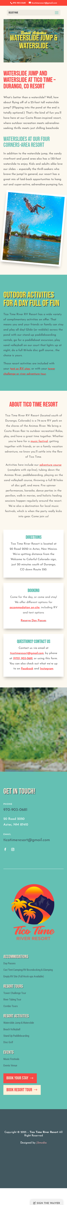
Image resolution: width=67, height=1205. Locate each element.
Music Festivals (11, 1059)
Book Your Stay (17, 1078)
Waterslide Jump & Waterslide (18, 1022)
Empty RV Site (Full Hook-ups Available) (23, 976)
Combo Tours (10, 1006)
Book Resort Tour (19, 1089)
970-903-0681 (15, 810)
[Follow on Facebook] (5, 849)
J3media (41, 1143)
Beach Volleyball (11, 1029)
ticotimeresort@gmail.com (27, 653)
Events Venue (10, 1065)
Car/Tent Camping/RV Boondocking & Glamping (28, 969)
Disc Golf (8, 1042)
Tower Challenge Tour (14, 993)
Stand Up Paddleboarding (16, 1035)
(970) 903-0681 (23, 658)
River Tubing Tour (12, 999)
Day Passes (9, 963)
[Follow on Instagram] (13, 849)
